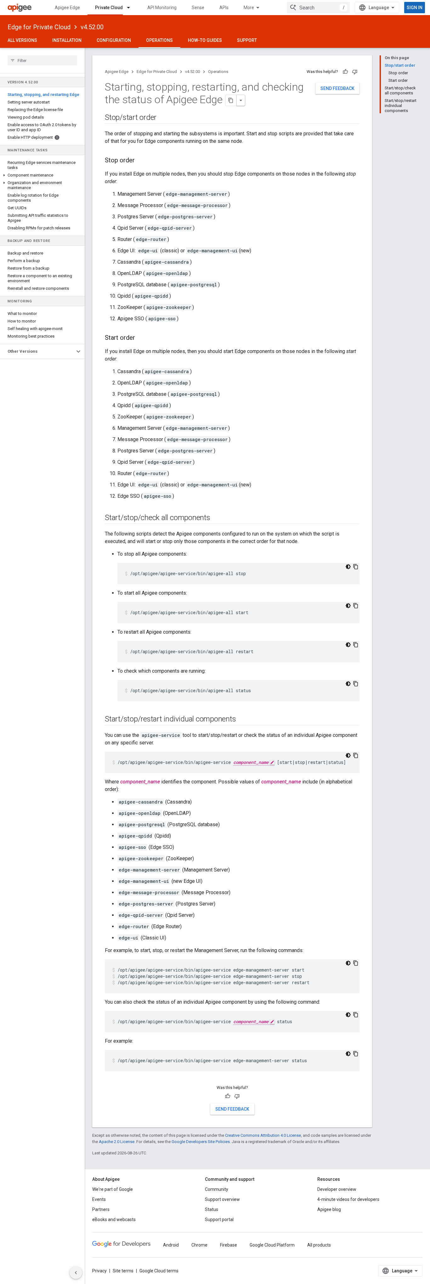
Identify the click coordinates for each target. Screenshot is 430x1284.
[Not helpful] (354, 71)
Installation (67, 40)
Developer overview (336, 1189)
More (249, 7)
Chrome (199, 1245)
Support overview (222, 1199)
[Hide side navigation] (76, 1272)
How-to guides (205, 40)
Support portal (219, 1219)
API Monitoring (162, 7)
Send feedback (337, 88)
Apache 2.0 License (116, 1141)
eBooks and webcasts (114, 1219)
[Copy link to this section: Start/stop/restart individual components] (242, 719)
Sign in (414, 7)
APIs (224, 7)
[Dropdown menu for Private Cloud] (131, 7)
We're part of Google (112, 1189)
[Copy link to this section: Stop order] (141, 161)
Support (247, 40)
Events (99, 1199)
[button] (42, 175)
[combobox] (318, 7)
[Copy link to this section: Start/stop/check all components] (216, 518)
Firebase (228, 1245)
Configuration (114, 40)
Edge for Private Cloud (39, 27)
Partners (101, 1209)
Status (211, 1209)
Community (216, 1189)
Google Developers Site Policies (201, 1141)
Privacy (99, 1270)
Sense (198, 7)
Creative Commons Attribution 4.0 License (263, 1135)
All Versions (22, 40)
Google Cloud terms (158, 1270)
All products (319, 1245)
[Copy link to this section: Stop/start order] (162, 118)
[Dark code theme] (348, 566)
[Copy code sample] (355, 566)
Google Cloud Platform (272, 1245)
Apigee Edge (67, 7)
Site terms (123, 1270)
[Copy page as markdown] (231, 100)
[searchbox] (42, 60)
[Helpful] (345, 71)
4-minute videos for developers (348, 1199)
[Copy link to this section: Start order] (141, 338)
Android (171, 1245)
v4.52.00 (92, 27)
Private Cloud (109, 7)
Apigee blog (329, 1209)
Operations (159, 40)
